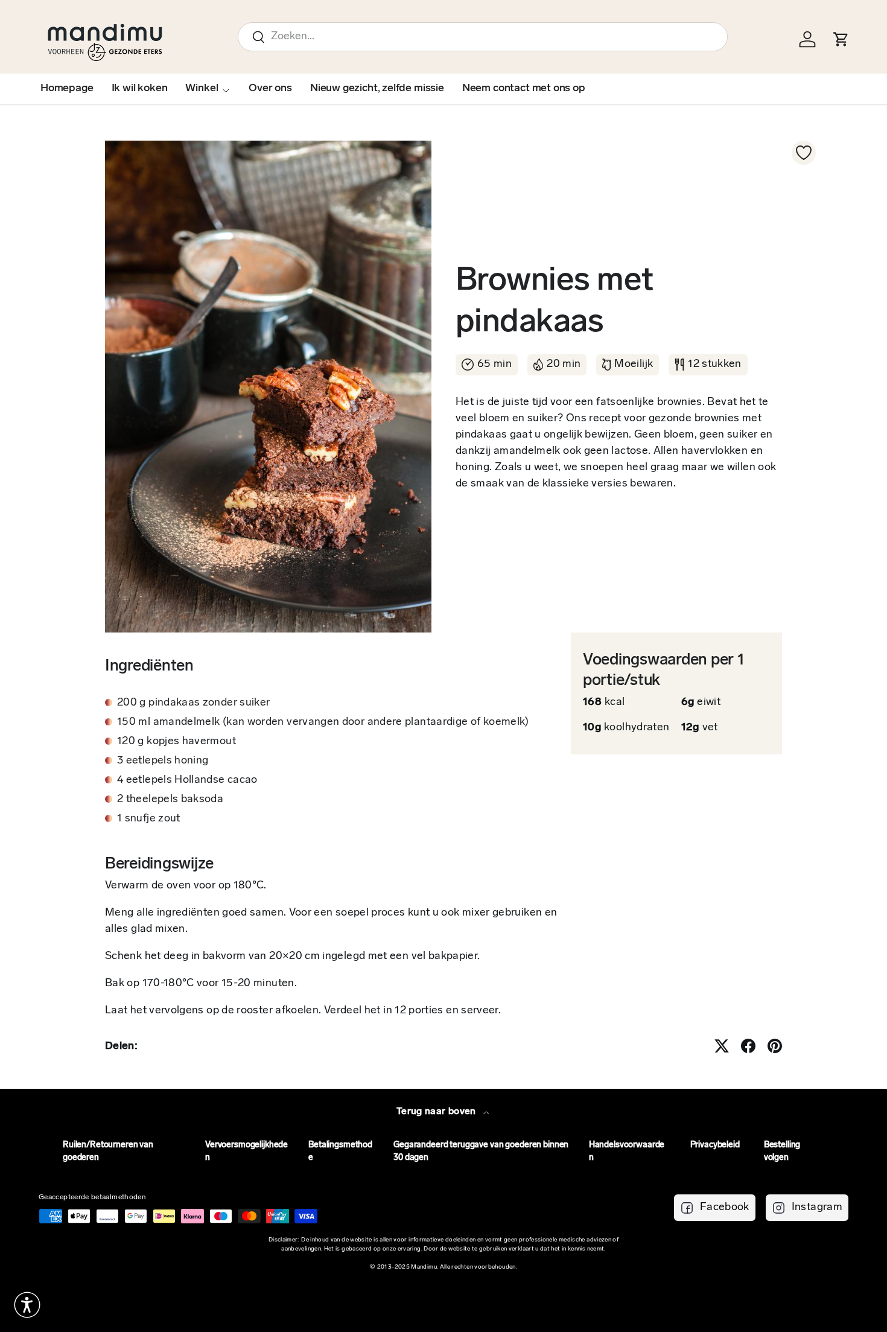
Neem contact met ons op (523, 88)
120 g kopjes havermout (176, 741)
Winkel (201, 88)
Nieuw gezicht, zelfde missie (377, 88)
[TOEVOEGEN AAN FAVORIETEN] (804, 153)
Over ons (270, 88)
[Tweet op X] (721, 1046)
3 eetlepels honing (162, 761)
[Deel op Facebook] (748, 1046)
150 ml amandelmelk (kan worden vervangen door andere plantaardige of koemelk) (323, 722)
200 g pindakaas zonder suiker (193, 703)
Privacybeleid (715, 1145)
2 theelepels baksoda (170, 799)
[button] (27, 1305)
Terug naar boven (437, 1112)
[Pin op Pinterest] (774, 1046)
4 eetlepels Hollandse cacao (187, 780)
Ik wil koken (140, 88)
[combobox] (482, 37)
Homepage (67, 88)
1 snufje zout (148, 819)
